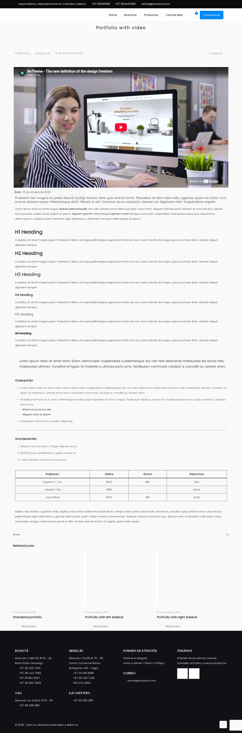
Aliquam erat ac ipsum (37, 414)
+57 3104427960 (125, 4)
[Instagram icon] (221, 4)
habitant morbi (119, 214)
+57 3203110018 (101, 4)
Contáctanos (211, 15)
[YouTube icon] (215, 4)
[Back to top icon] (223, 724)
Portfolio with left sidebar (104, 617)
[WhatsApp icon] (204, 4)
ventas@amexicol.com (155, 4)
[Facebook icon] (210, 4)
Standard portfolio (27, 617)
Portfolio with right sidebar (177, 617)
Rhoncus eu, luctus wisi (37, 409)
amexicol (41, 53)
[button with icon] (182, 673)
